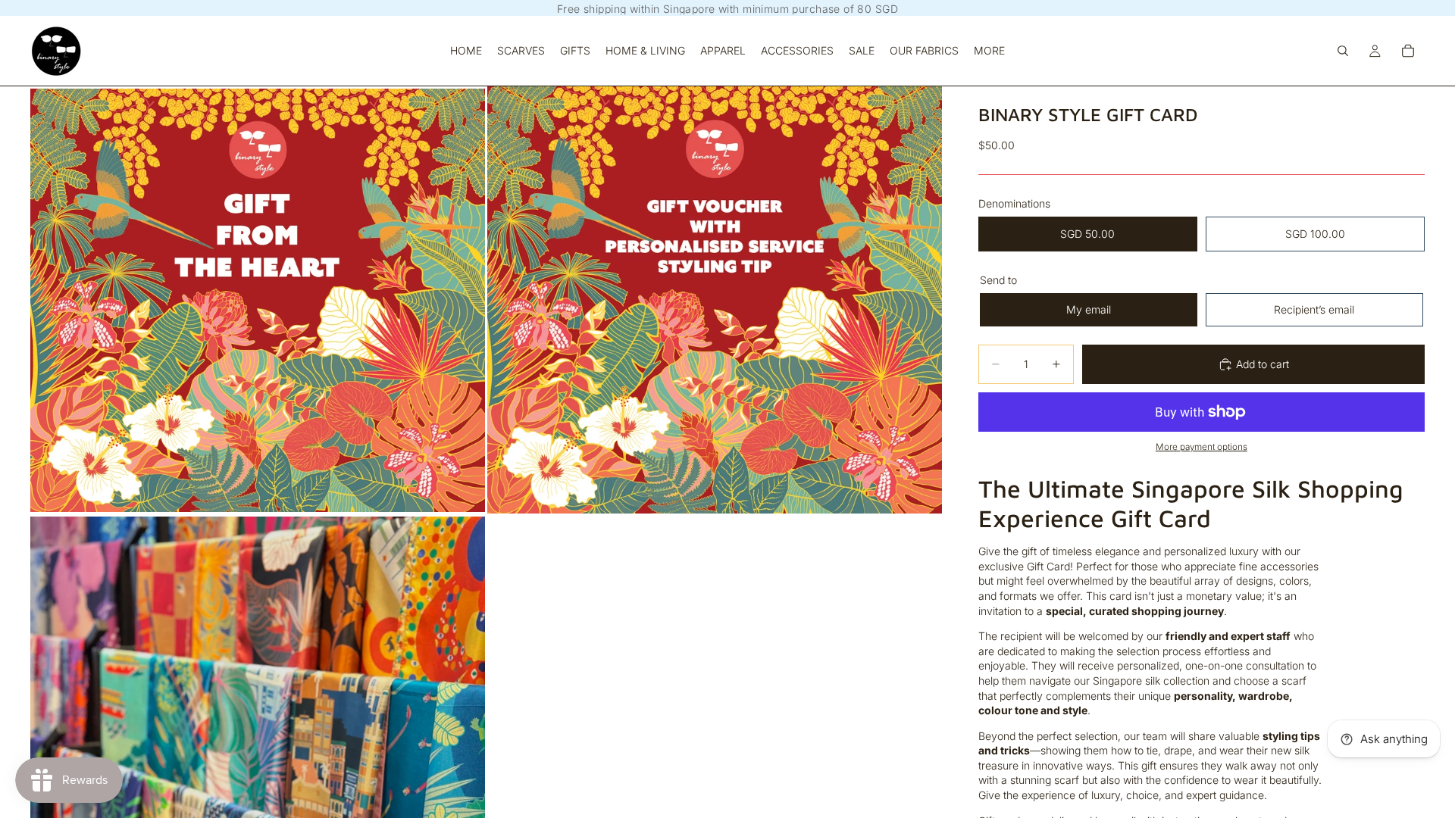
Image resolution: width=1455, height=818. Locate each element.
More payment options (1201, 447)
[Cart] (1408, 50)
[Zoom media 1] (257, 300)
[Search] (1343, 50)
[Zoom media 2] (714, 300)
